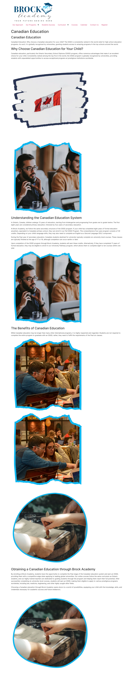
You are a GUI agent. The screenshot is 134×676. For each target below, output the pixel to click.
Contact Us (94, 25)
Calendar (84, 25)
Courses (75, 25)
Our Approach (18, 25)
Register (105, 25)
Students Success (48, 25)
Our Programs (31, 25)
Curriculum (62, 25)
